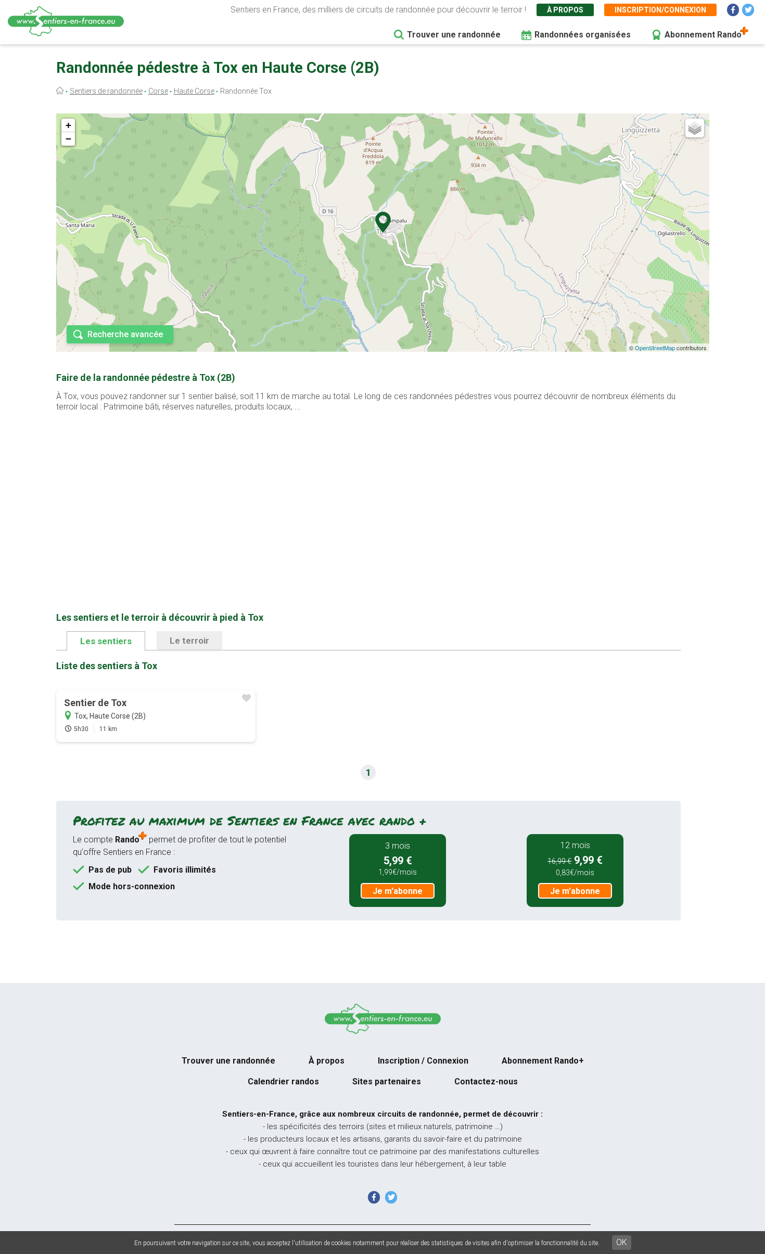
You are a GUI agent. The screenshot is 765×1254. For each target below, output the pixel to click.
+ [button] (68, 125)
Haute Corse (194, 91)
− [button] (68, 138)
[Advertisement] (368, 495)
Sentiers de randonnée (106, 91)
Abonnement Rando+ (543, 1061)
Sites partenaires (386, 1081)
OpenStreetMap (655, 347)
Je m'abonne (398, 891)
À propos (565, 10)
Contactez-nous (486, 1081)
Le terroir (189, 640)
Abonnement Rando (703, 35)
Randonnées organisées (582, 35)
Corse (158, 91)
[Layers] (694, 128)
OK (621, 1242)
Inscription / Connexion (423, 1061)
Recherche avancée (125, 334)
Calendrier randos (283, 1081)
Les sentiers (106, 641)
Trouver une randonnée (454, 35)
